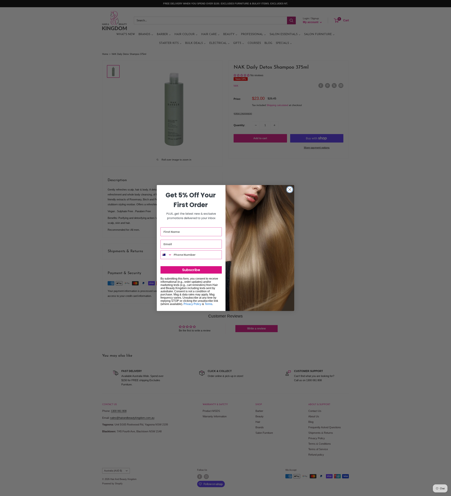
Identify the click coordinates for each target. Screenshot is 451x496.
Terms (208, 304)
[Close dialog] (290, 189)
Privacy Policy (192, 304)
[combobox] (166, 254)
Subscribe (191, 269)
